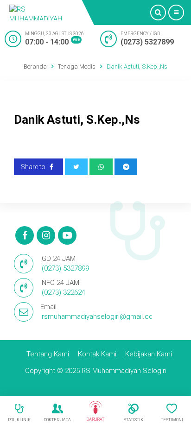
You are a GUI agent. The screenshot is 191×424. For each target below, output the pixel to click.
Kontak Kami (97, 354)
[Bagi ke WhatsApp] (101, 166)
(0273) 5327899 (147, 42)
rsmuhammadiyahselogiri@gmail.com (100, 316)
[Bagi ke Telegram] (126, 166)
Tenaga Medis (77, 66)
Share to (34, 167)
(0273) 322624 (63, 292)
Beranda (35, 66)
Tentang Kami (47, 354)
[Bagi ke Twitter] (76, 166)
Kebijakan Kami (148, 354)
